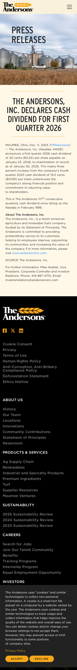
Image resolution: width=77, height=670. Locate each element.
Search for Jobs (17, 544)
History (9, 409)
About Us (13, 400)
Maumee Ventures (19, 495)
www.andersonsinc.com (29, 253)
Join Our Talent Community (28, 549)
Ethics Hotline (15, 381)
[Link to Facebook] (5, 330)
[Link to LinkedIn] (21, 330)
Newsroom (13, 443)
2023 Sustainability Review (28, 525)
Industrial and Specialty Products (33, 473)
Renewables (14, 467)
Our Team (12, 414)
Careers (12, 535)
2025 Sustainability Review (28, 514)
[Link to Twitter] (13, 330)
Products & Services (25, 452)
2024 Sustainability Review (28, 520)
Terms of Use (15, 355)
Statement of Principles (24, 437)
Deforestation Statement (26, 376)
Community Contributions (26, 431)
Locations (12, 420)
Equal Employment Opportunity (32, 572)
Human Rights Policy (22, 361)
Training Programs (20, 561)
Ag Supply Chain (18, 461)
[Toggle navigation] (69, 7)
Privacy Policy (15, 650)
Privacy (9, 349)
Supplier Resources (20, 490)
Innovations (13, 426)
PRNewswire (60, 145)
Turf (6, 484)
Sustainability (18, 505)
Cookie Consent (17, 344)
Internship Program (20, 566)
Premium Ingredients (22, 478)
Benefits (10, 555)
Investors (14, 581)
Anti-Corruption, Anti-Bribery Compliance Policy (30, 368)
